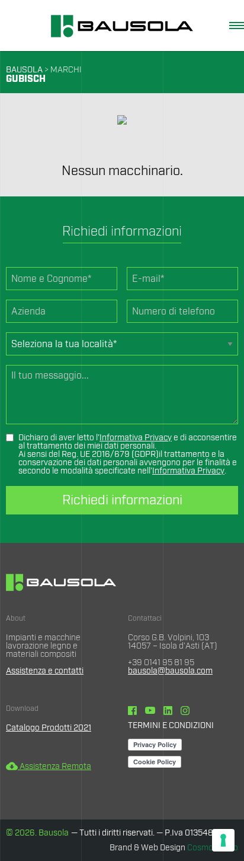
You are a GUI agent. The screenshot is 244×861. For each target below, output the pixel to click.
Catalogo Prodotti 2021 (48, 728)
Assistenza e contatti (45, 671)
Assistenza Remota (48, 766)
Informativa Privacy (135, 438)
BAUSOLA (24, 70)
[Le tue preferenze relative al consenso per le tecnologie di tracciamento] (223, 840)
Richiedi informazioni (122, 500)
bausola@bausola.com (170, 671)
